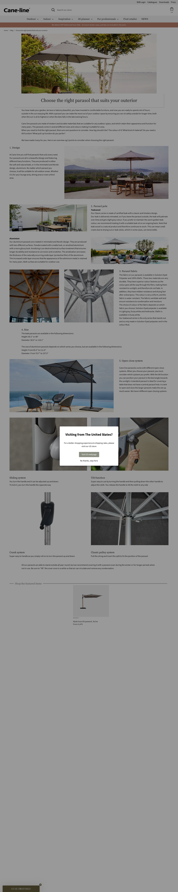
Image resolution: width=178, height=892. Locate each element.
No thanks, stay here (89, 461)
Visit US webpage (89, 454)
